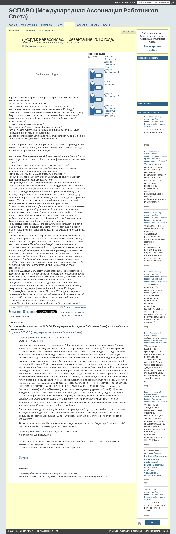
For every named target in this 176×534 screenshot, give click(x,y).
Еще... (152, 522)
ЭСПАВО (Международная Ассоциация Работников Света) (83, 13)
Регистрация (121, 2)
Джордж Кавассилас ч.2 (111, 94)
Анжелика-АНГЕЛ (44, 473)
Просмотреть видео (35, 46)
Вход (132, 2)
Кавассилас (79, 313)
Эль (161, 122)
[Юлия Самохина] (14, 47)
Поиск (172, 2)
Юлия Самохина (42, 42)
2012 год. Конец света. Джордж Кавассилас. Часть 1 (110, 62)
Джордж (69, 313)
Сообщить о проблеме (131, 531)
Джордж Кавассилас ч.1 (111, 70)
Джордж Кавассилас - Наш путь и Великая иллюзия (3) (110, 110)
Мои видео (29, 30)
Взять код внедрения (75, 307)
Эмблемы (113, 531)
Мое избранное (47, 30)
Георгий (147, 117)
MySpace (16, 312)
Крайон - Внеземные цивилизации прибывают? (155, 459)
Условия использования (156, 531)
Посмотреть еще (152, 475)
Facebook (31, 312)
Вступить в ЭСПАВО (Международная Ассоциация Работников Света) (45, 332)
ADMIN (30, 531)
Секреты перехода (109, 82)
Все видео (14, 30)
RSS (139, 523)
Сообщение (150, 473)
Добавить (130, 31)
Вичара (39, 337)
